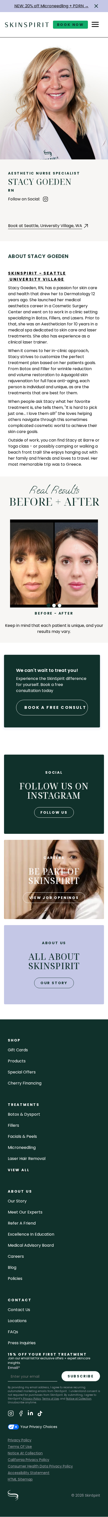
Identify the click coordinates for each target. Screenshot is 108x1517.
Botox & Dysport (24, 1114)
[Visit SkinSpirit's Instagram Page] (11, 1414)
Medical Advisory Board (31, 1245)
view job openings (54, 897)
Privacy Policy (31, 1399)
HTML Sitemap (20, 1479)
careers (16, 1256)
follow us (54, 812)
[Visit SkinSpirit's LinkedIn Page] (30, 1414)
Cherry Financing (24, 1083)
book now (70, 24)
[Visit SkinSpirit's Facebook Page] (21, 1414)
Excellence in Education (31, 1234)
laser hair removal (26, 1158)
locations (17, 1321)
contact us (19, 1310)
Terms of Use (50, 1399)
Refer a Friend (22, 1223)
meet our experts (25, 1212)
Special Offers (22, 1072)
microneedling (22, 1147)
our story (54, 982)
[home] (27, 25)
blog (12, 1267)
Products (17, 1061)
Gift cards (18, 1050)
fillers (13, 1125)
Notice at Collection (78, 1399)
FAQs (13, 1332)
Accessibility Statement (28, 1472)
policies (15, 1278)
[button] (96, 6)
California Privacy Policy (28, 1459)
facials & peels (22, 1136)
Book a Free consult (55, 707)
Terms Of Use (20, 1446)
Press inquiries (22, 1343)
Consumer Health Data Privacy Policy (40, 1466)
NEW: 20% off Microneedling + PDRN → (51, 6)
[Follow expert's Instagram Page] (45, 199)
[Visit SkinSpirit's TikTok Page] (40, 1414)
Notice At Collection (25, 1453)
